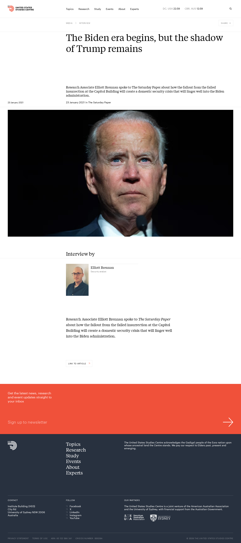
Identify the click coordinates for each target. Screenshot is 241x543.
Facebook (75, 506)
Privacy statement (18, 538)
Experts (74, 472)
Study (72, 455)
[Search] (230, 8)
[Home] (14, 8)
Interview (84, 23)
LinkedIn (74, 512)
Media (69, 23)
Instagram (76, 515)
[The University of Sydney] (160, 517)
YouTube (74, 518)
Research (76, 449)
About (73, 467)
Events (73, 461)
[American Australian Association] (134, 517)
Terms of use (39, 538)
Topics (73, 444)
